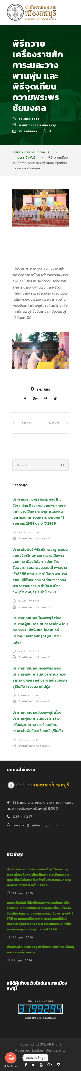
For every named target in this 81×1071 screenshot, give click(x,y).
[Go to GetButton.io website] (11, 1066)
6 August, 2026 (28, 695)
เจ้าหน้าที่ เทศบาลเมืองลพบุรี (38, 125)
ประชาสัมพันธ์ (28, 131)
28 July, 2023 (29, 119)
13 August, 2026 (29, 532)
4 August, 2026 (28, 739)
